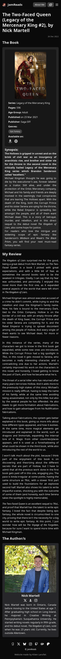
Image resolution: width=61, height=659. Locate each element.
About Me (39, 4)
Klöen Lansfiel (39, 654)
